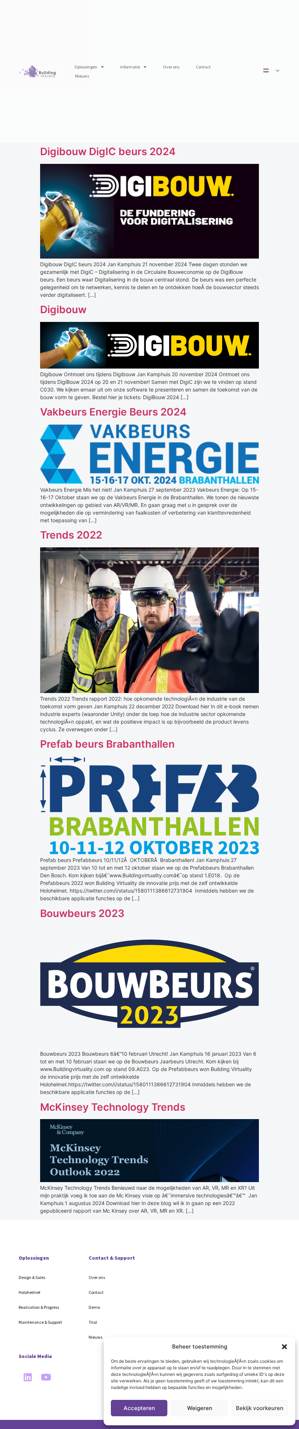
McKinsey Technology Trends (112, 1107)
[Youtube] (46, 1377)
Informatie (130, 67)
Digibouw (63, 309)
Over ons (171, 67)
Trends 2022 (71, 535)
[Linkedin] (28, 1377)
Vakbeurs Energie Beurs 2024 (113, 412)
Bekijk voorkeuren (259, 1408)
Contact (203, 67)
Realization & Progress (39, 1307)
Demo (94, 1307)
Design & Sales (32, 1277)
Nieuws (82, 76)
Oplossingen (85, 67)
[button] (284, 1346)
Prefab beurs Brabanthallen (107, 744)
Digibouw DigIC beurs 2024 (108, 151)
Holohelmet (29, 1292)
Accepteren (139, 1408)
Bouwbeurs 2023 (82, 913)
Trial (93, 1322)
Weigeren (199, 1408)
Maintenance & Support (40, 1322)
